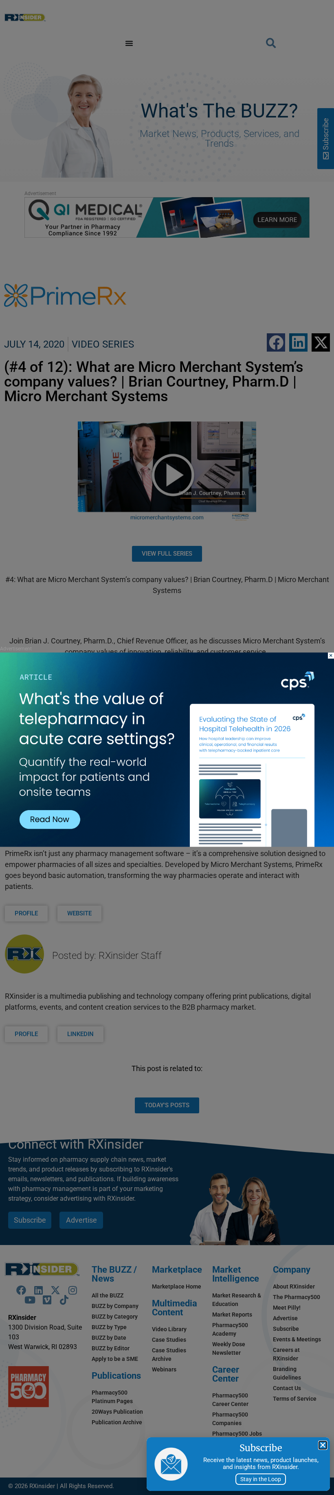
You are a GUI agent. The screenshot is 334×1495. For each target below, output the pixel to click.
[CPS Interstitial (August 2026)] (167, 845)
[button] (322, 1445)
